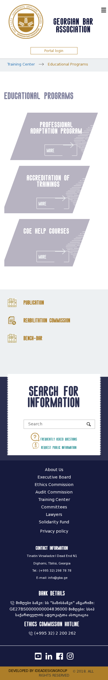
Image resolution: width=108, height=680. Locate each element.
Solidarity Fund (54, 522)
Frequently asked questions (58, 439)
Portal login (53, 51)
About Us (54, 469)
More (50, 150)
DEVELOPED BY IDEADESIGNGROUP (38, 671)
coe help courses (47, 231)
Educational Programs (68, 64)
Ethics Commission (54, 484)
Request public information (58, 447)
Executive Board (54, 477)
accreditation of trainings (48, 180)
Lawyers (54, 514)
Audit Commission (54, 492)
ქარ (95, 9)
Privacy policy (54, 531)
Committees (54, 507)
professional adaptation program (56, 127)
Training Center (21, 64)
